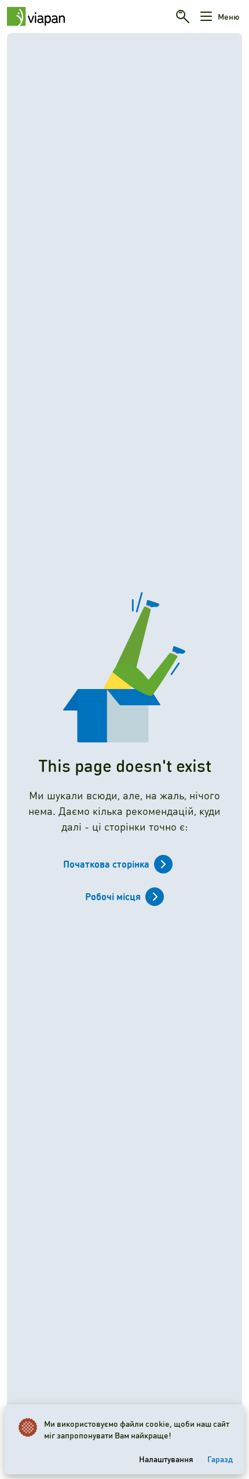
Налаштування (166, 1458)
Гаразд (220, 1458)
